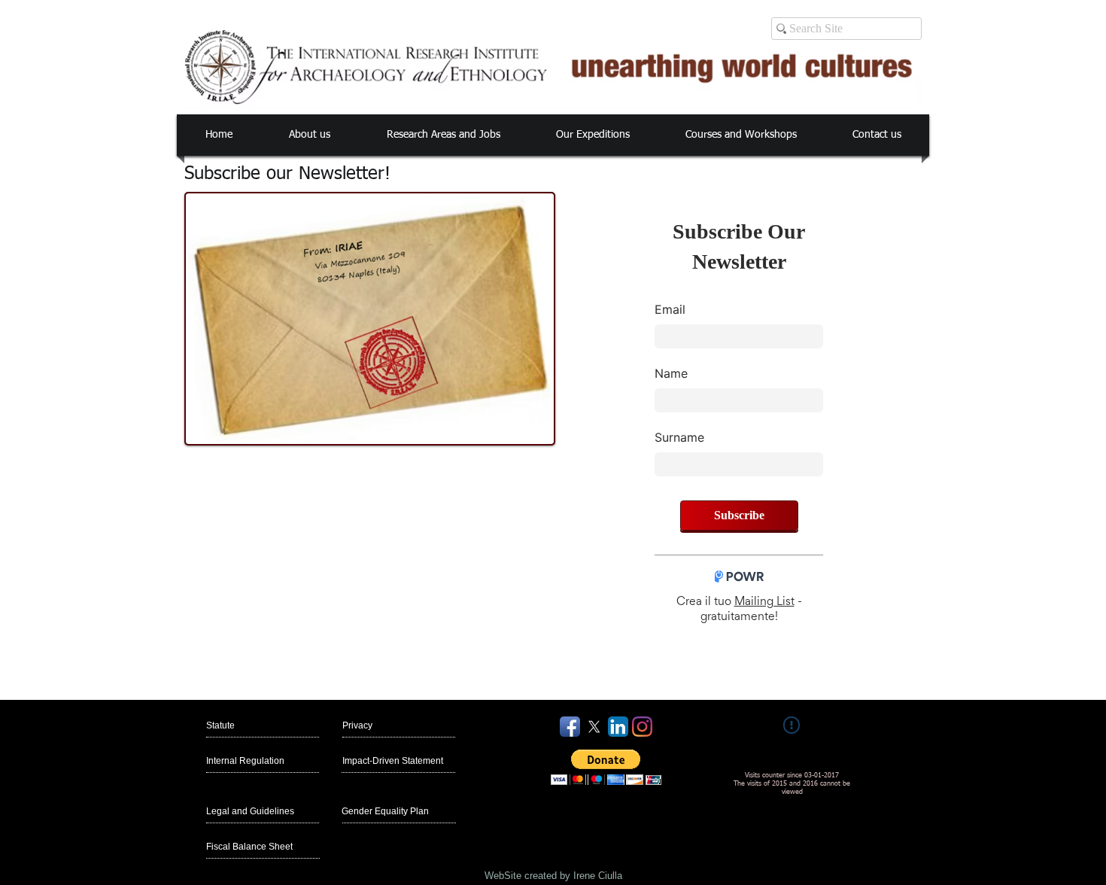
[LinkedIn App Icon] (618, 726)
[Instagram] (642, 726)
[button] (309, 135)
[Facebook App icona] (570, 726)
